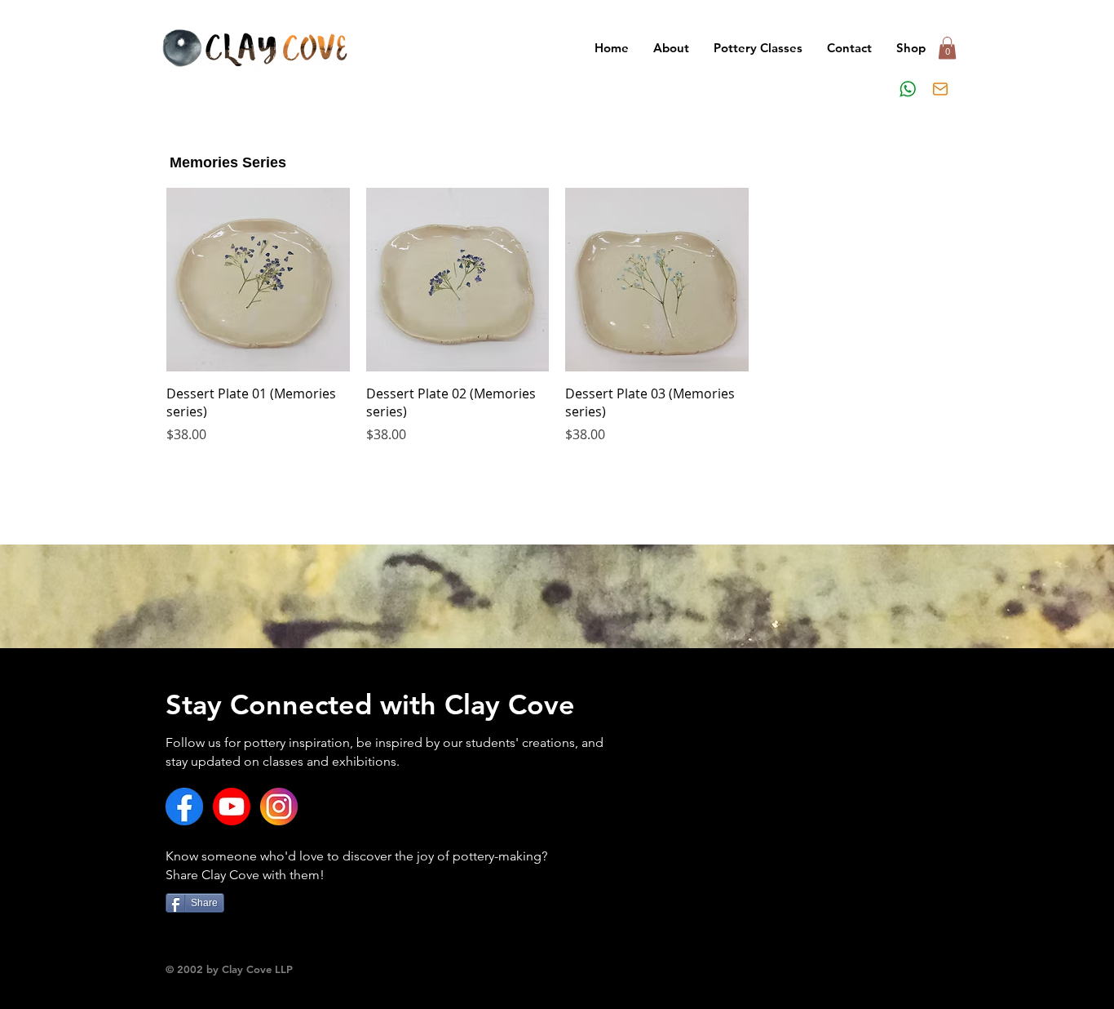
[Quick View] (258, 279)
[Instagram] (279, 806)
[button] (758, 48)
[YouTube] (231, 806)
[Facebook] (184, 806)
